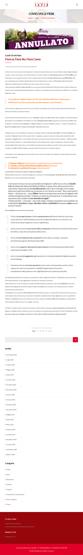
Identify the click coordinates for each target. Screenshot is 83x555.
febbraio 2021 (10, 429)
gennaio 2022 (10, 400)
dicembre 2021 (11, 405)
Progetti (9, 489)
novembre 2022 (11, 390)
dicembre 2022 (11, 385)
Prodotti (9, 484)
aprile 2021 (10, 419)
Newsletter (49, 328)
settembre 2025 (11, 355)
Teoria (8, 504)
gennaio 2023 (10, 380)
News (37, 18)
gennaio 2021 (10, 434)
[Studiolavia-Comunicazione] (41, 4)
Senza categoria (11, 499)
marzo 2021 (10, 424)
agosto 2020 (10, 454)
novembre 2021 (11, 410)
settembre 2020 (11, 449)
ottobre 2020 (10, 444)
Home (30, 18)
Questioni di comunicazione (15, 494)
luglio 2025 (10, 360)
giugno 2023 (10, 365)
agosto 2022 (10, 395)
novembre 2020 (11, 439)
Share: (34, 331)
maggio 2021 (10, 414)
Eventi (8, 469)
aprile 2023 (10, 375)
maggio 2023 (10, 370)
